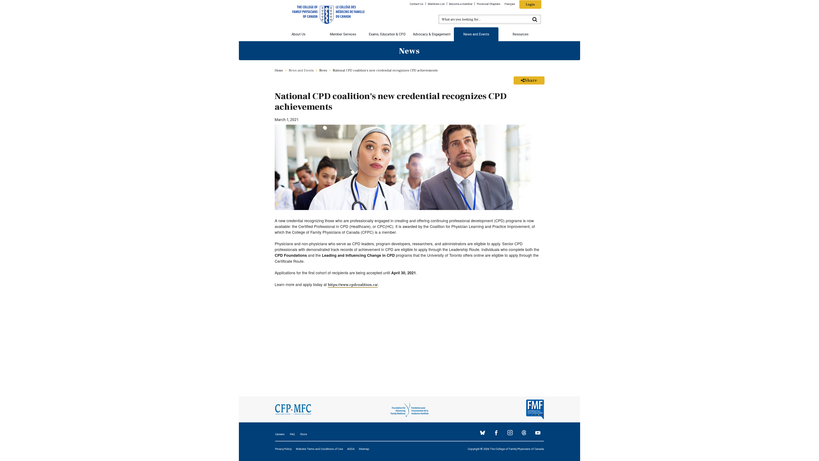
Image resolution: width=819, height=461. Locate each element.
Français (510, 4)
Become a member (460, 4)
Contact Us (416, 4)
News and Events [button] (476, 34)
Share (531, 80)
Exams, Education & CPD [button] (387, 34)
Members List (436, 4)
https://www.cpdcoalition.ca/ (353, 284)
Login (530, 4)
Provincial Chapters (488, 4)
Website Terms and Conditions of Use (319, 449)
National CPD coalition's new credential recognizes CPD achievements (385, 70)
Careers (280, 434)
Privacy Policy (283, 449)
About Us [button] (298, 34)
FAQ (292, 434)
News (323, 70)
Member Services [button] (343, 34)
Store (303, 434)
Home (279, 70)
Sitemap (364, 449)
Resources (521, 34)
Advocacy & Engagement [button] (432, 34)
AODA (350, 449)
